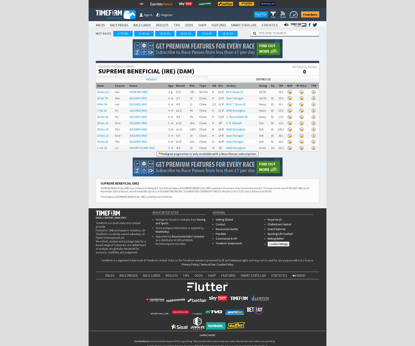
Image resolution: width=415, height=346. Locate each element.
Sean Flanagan (235, 98)
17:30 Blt (123, 33)
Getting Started (224, 219)
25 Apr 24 (102, 98)
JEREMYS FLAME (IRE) (142, 148)
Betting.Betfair (276, 238)
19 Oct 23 (102, 142)
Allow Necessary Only (363, 337)
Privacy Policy (190, 264)
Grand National (277, 229)
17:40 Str (144, 33)
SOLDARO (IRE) (138, 98)
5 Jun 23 (102, 148)
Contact (220, 224)
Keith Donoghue (235, 110)
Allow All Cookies (330, 337)
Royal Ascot (275, 219)
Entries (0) (263, 79)
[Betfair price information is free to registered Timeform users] (290, 92)
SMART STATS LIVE (244, 25)
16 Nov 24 (102, 92)
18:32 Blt (206, 33)
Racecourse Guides (227, 229)
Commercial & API (226, 238)
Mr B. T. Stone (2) (236, 104)
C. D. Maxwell (234, 123)
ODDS (189, 25)
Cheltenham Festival (279, 224)
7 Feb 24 (101, 110)
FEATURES (219, 25)
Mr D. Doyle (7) (234, 92)
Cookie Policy (225, 264)
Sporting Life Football (280, 234)
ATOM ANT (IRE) (138, 92)
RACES (100, 25)
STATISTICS (270, 25)
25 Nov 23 (102, 129)
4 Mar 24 (102, 104)
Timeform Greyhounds (229, 243)
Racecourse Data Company (188, 236)
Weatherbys (162, 232)
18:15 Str (186, 33)
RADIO (300, 275)
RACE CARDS (142, 25)
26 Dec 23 (102, 123)
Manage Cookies (279, 244)
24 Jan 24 (102, 117)
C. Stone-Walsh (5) (236, 117)
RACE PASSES (119, 25)
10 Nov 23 (102, 135)
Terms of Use (207, 264)
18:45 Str (227, 33)
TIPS (177, 25)
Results (151, 79)
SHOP (202, 25)
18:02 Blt (165, 33)
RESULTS (162, 25)
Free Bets (310, 14)
